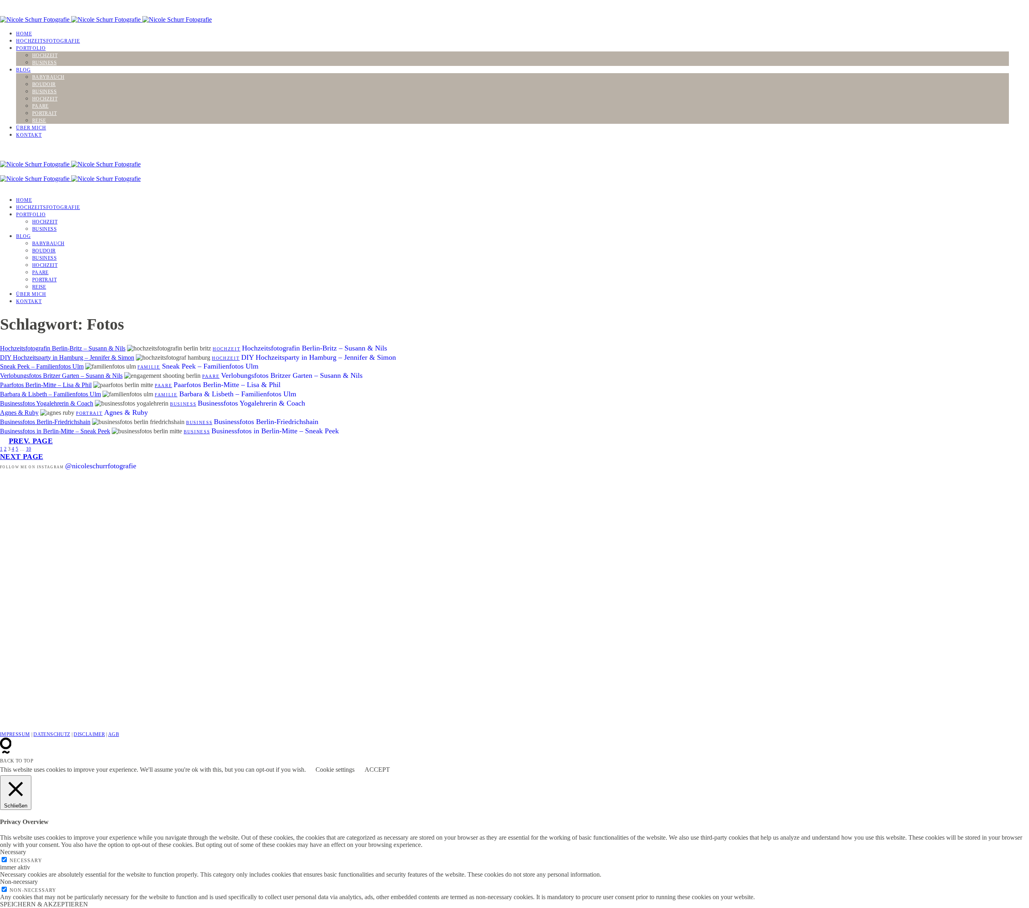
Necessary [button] (13, 852)
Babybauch (48, 77)
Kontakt (29, 135)
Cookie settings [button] (335, 769)
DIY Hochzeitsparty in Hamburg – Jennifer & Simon (67, 357)
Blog (23, 70)
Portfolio (31, 48)
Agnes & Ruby (19, 412)
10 (28, 449)
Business (44, 63)
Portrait (44, 113)
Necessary (26, 860)
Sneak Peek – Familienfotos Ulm (42, 366)
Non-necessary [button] (19, 881)
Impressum (15, 734)
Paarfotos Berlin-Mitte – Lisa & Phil (46, 384)
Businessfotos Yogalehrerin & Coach (46, 403)
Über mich (31, 128)
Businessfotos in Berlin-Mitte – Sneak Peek (55, 431)
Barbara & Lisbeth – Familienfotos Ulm (50, 394)
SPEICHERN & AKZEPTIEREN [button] (44, 904)
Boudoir (44, 84)
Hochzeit (44, 55)
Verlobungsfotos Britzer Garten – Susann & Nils (61, 375)
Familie (148, 367)
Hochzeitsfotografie (48, 41)
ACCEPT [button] (377, 769)
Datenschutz (51, 734)
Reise (39, 120)
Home (24, 34)
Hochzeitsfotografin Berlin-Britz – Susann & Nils (62, 348)
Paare (40, 106)
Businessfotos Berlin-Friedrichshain (45, 421)
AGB (113, 734)
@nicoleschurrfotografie (100, 466)
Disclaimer (89, 734)
